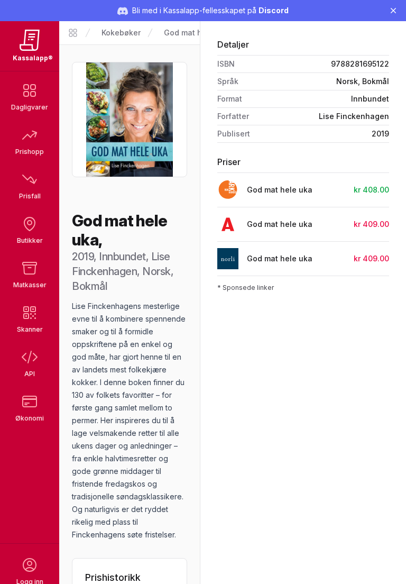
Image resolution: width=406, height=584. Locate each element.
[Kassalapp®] (73, 33)
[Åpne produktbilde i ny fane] (129, 119)
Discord (274, 10)
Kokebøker (121, 32)
